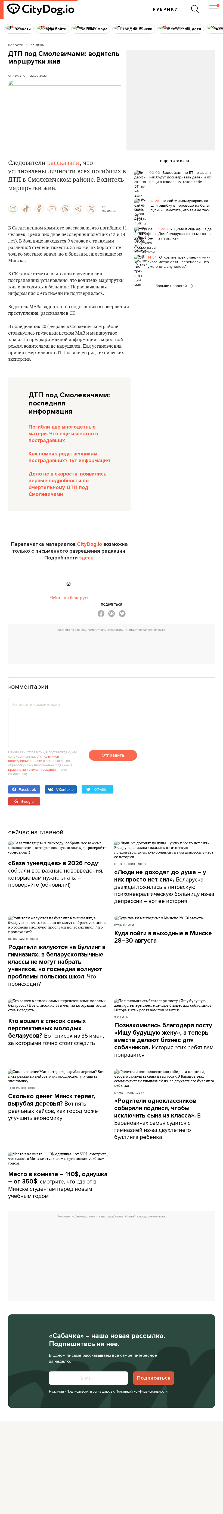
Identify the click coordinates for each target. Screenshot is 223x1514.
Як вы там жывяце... (24, 939)
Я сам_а (121, 1017)
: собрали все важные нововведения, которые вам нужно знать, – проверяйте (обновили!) (55, 874)
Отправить (112, 755)
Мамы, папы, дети (129, 1092)
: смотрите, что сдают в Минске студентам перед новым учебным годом (57, 1185)
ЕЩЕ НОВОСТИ (174, 161)
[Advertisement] (170, 94)
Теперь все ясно (22, 1088)
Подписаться (154, 1378)
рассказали (63, 163)
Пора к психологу (130, 864)
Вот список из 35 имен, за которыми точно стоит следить (56, 1032)
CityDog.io (17, 75)
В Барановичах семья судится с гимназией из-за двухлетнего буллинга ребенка (157, 1119)
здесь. (87, 558)
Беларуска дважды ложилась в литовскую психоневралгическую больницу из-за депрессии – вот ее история (164, 886)
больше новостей (172, 285)
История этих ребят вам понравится (163, 1040)
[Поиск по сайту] (195, 9)
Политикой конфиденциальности (142, 1391)
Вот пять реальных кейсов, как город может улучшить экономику (54, 1107)
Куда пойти (124, 925)
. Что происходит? (57, 965)
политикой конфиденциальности (33, 758)
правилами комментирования (32, 769)
